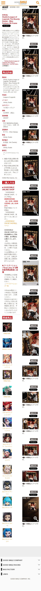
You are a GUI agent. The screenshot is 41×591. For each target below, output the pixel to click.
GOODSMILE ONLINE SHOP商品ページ (10, 223)
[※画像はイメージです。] (30, 33)
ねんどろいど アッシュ (7, 493)
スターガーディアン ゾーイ (7, 429)
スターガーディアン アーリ (7, 366)
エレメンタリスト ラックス (7, 477)
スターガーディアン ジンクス (7, 413)
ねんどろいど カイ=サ (7, 524)
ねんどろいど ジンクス (7, 540)
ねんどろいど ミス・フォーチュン (7, 445)
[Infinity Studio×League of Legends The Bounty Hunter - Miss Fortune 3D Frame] (30, 179)
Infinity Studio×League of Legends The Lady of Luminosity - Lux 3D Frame (10, 62)
